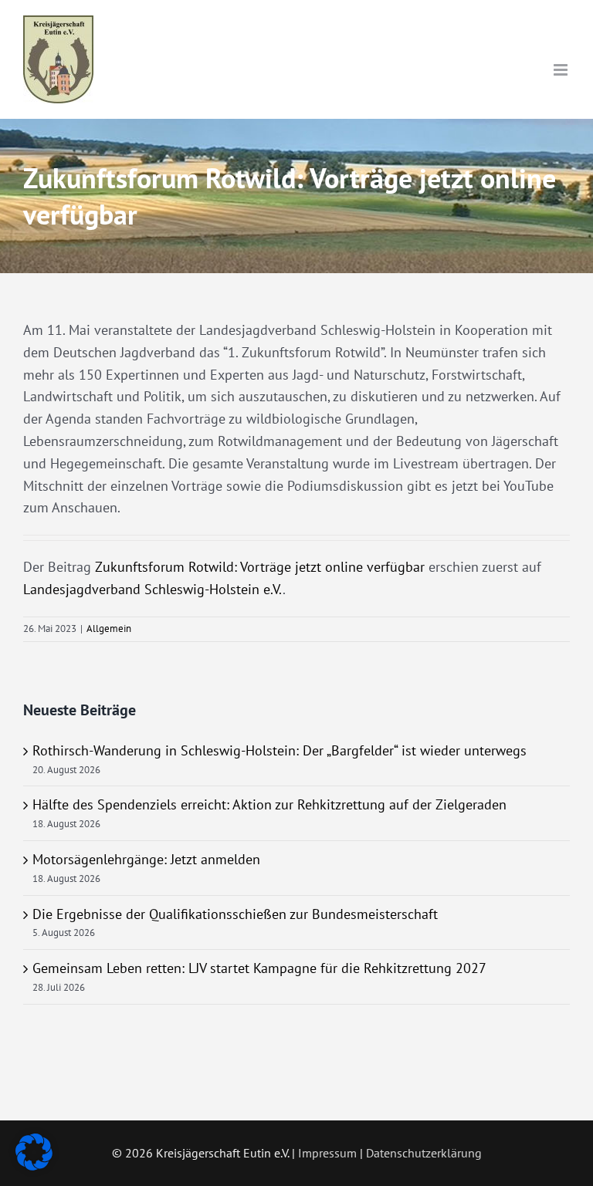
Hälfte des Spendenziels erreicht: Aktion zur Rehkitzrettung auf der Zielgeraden (269, 804)
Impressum (327, 1153)
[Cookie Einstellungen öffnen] (34, 1165)
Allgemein (108, 628)
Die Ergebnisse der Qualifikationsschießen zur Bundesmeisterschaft (235, 914)
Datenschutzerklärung (424, 1153)
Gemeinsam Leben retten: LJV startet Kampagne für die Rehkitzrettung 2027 (259, 968)
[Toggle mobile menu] (562, 70)
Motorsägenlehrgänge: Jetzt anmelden (146, 859)
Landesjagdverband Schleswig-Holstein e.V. (153, 589)
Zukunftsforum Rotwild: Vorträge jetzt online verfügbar (260, 567)
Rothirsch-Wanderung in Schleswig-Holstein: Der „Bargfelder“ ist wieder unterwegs (279, 750)
